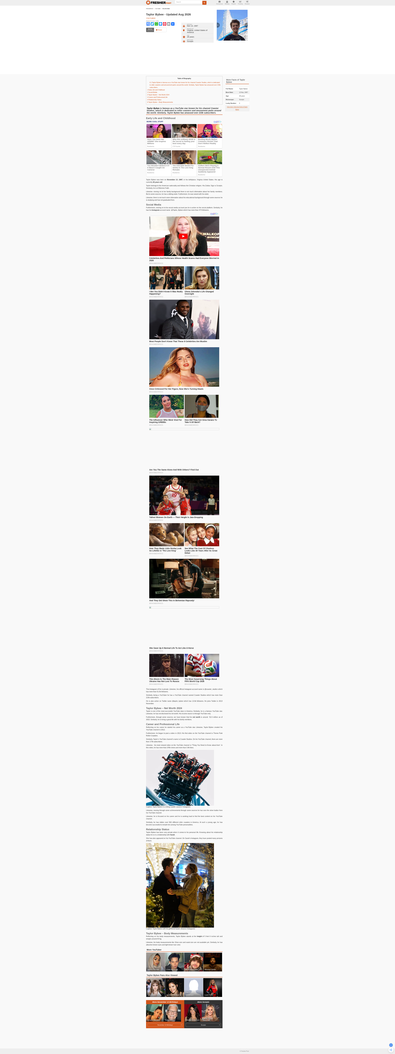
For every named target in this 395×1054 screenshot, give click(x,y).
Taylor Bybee (153, 108)
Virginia (190, 30)
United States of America (197, 31)
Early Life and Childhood (156, 90)
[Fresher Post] (159, 3)
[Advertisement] (197, 58)
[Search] (204, 3)
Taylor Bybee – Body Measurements (160, 102)
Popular (233, 4)
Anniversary (219, 4)
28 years (190, 37)
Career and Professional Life (157, 97)
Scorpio (190, 41)
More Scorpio (203, 1002)
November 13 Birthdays (165, 1025)
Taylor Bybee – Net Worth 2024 (158, 95)
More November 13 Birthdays (165, 1002)
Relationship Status (154, 100)
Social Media (152, 92)
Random (247, 4)
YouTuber (157, 8)
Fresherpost (149, 8)
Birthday (227, 4)
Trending (240, 4)
